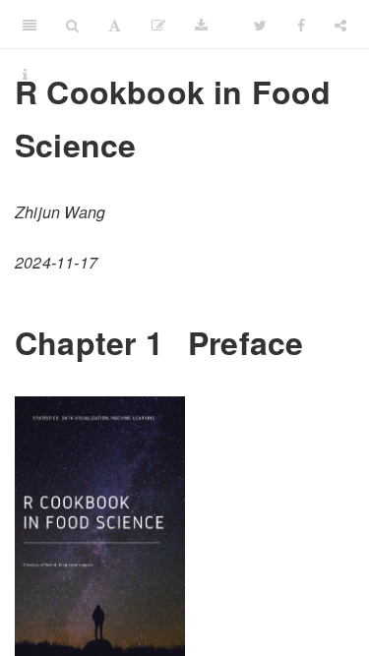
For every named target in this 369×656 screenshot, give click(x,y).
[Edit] (158, 24)
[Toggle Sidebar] (29, 24)
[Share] (340, 24)
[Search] (72, 24)
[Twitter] (260, 24)
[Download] (201, 24)
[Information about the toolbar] (25, 73)
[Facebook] (301, 24)
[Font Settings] (114, 24)
